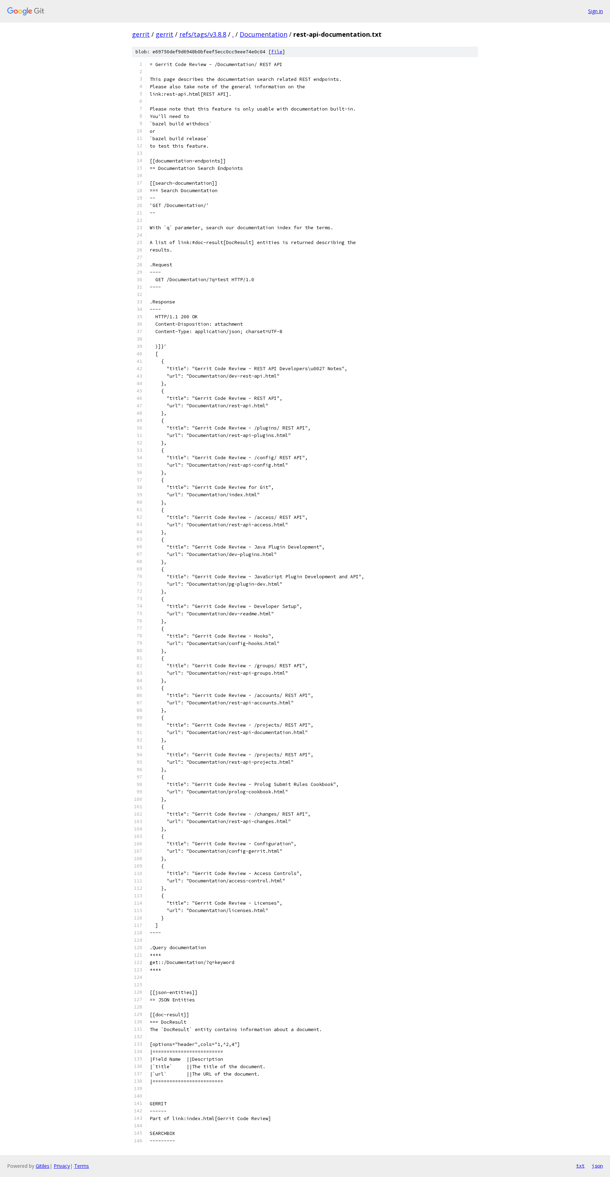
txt (580, 1166)
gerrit (141, 34)
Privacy (62, 1166)
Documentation (263, 34)
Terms (81, 1166)
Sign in (595, 11)
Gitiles (42, 1166)
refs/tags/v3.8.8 (202, 34)
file (276, 52)
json (597, 1166)
